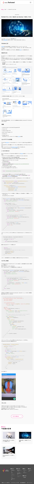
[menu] (30, 2)
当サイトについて (29, 482)
